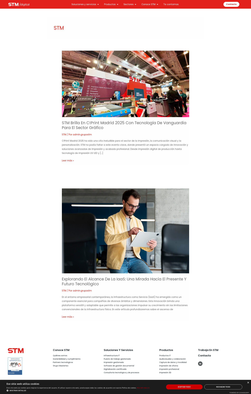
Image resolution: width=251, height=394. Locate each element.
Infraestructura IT (112, 355)
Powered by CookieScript (239, 393)
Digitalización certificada (115, 369)
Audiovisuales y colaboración (172, 359)
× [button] (248, 383)
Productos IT (165, 355)
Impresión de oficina (168, 365)
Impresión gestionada (114, 362)
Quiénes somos (60, 355)
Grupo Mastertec (61, 365)
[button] (78, 390)
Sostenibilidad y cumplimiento (67, 359)
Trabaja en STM (208, 350)
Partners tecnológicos (63, 362)
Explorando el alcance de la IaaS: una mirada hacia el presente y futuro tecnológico (124, 281)
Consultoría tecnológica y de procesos (121, 372)
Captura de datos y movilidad (173, 362)
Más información (143, 388)
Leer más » (68, 160)
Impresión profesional (169, 369)
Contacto (204, 355)
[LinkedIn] (200, 363)
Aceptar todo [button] (184, 387)
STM (64, 134)
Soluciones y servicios (84, 4)
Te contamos (171, 4)
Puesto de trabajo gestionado (117, 359)
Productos (110, 4)
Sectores (128, 4)
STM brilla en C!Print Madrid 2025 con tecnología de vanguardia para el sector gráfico (124, 125)
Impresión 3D (165, 372)
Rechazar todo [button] (223, 387)
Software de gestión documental (119, 365)
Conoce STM (148, 4)
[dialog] (125, 387)
